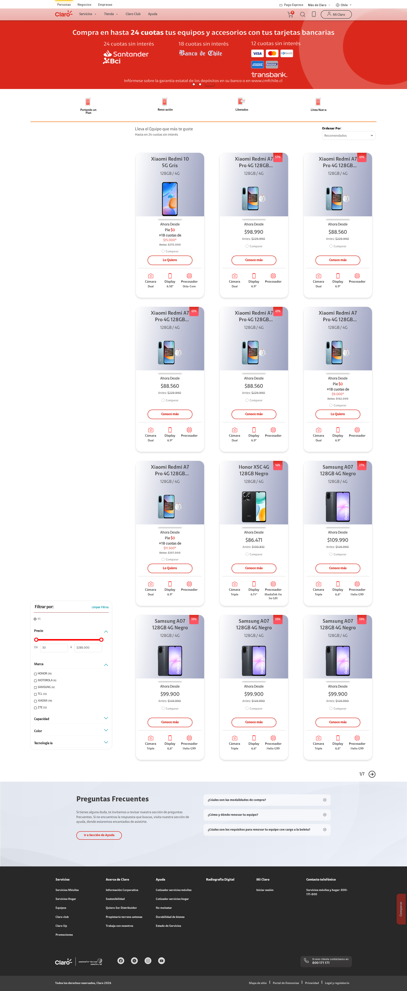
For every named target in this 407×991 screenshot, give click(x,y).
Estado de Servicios (168, 926)
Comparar (172, 251)
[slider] (36, 640)
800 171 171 (321, 963)
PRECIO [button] (38, 631)
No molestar (164, 908)
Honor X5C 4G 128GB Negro (254, 471)
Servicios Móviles (67, 890)
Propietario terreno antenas (124, 917)
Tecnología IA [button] (43, 743)
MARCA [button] (38, 664)
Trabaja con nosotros (119, 926)
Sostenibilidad (115, 899)
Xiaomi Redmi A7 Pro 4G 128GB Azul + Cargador (254, 163)
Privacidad (312, 983)
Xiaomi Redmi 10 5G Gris (170, 162)
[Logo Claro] (63, 13)
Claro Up (61, 926)
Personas (64, 4)
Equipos (61, 908)
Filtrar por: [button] (44, 607)
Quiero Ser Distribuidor (121, 908)
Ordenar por (331, 128)
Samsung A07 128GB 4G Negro (338, 471)
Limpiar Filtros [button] (100, 607)
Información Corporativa (122, 890)
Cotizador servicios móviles (173, 890)
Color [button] (38, 731)
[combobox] (349, 135)
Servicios (85, 14)
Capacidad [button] (41, 719)
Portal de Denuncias (286, 983)
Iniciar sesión (264, 890)
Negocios (84, 4)
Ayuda (152, 14)
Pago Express (293, 5)
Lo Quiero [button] (170, 260)
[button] (290, 14)
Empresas (105, 4)
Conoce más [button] (254, 260)
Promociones (64, 935)
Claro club (62, 917)
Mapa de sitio (258, 983)
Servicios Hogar (66, 899)
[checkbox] (70, 674)
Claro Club (133, 14)
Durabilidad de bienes (170, 917)
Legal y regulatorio (337, 983)
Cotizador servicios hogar (172, 899)
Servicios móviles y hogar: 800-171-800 (327, 892)
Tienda (109, 14)
